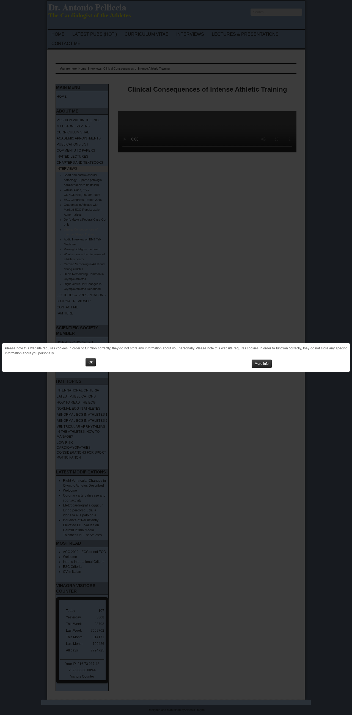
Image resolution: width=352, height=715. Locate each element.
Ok (91, 362)
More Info (262, 364)
